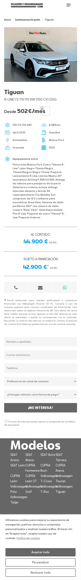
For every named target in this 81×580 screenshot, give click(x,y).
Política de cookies (28, 538)
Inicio (7, 19)
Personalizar (40, 562)
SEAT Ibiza (47, 454)
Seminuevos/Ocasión (27, 19)
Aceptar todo (40, 552)
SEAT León (17, 465)
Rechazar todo (41, 572)
